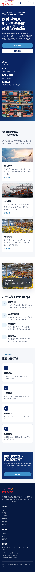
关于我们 (4, 513)
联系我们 (4, 524)
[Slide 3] (29, 282)
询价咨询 (17, 474)
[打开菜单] (32, 3)
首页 (3, 510)
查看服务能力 (17, 51)
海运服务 (4, 518)
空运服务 (4, 516)
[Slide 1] (26, 282)
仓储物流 (4, 521)
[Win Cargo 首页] (7, 3)
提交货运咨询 (17, 45)
